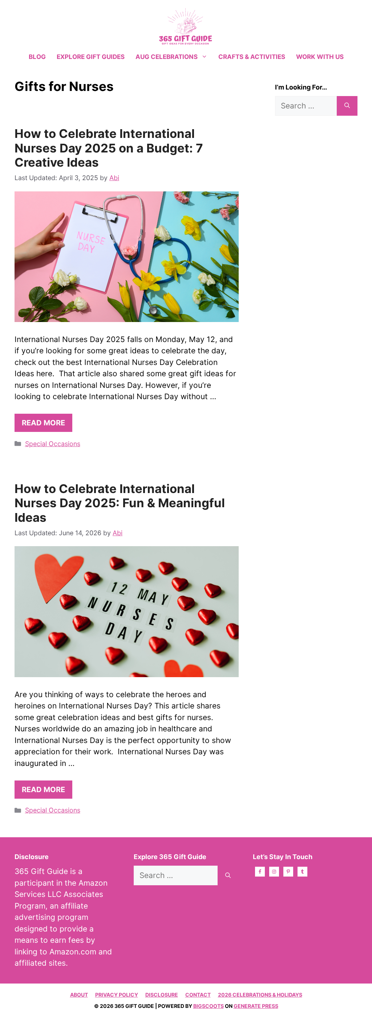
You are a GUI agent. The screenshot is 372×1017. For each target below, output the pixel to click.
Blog (37, 56)
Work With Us (320, 56)
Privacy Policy (116, 995)
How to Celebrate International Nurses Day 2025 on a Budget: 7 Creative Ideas (109, 148)
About (79, 995)
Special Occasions (52, 444)
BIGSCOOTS (208, 1006)
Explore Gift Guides (91, 56)
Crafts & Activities (251, 56)
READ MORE (43, 422)
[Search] (347, 106)
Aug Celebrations (167, 56)
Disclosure (161, 995)
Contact (198, 995)
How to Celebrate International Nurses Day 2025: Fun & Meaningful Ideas (120, 503)
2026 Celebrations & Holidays (260, 995)
